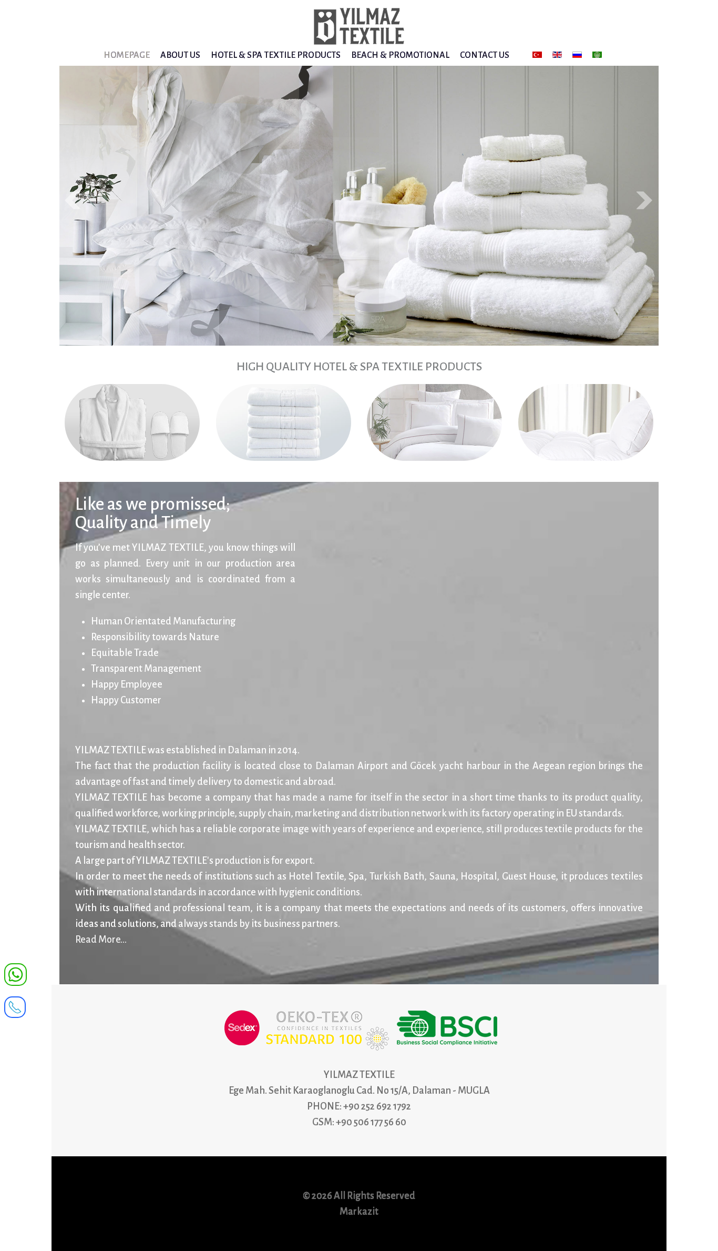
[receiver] (15, 1003)
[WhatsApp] (15, 973)
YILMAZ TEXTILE (359, 1075)
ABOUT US (180, 55)
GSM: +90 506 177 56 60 (359, 1122)
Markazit (359, 1211)
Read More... (101, 939)
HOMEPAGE (127, 55)
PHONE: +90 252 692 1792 (359, 1106)
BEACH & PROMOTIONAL (400, 55)
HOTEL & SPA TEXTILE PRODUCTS (276, 55)
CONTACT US (484, 55)
